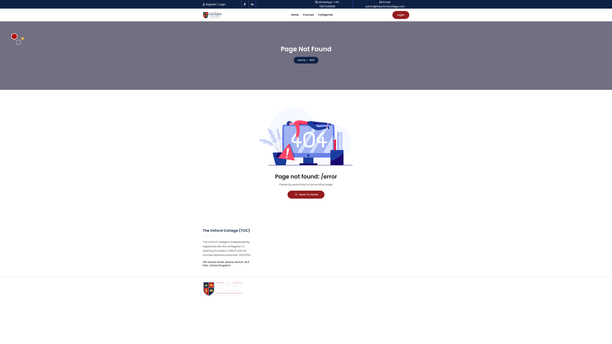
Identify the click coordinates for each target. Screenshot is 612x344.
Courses (308, 15)
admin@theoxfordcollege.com (385, 6)
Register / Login (216, 4)
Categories (325, 15)
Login (400, 15)
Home (295, 15)
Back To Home (308, 194)
